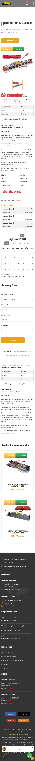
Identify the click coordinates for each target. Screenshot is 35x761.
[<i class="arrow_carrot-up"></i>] (32, 758)
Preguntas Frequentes (8, 657)
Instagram (23, 720)
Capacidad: (5, 185)
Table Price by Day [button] (11, 192)
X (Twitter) (24, 714)
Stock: (3, 178)
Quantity (4, 326)
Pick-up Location (7, 295)
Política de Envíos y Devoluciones (12, 660)
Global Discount (7, 205)
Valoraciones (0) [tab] (24, 356)
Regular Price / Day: (8, 200)
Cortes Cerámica (17, 30)
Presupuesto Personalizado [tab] (22, 351)
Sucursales (4, 664)
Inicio (3, 30)
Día (20, 243)
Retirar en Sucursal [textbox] (9, 299)
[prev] (12, 235)
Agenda (26, 243)
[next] (17, 235)
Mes (6, 243)
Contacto (4, 668)
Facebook (11, 714)
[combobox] (17, 299)
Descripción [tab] (7, 351)
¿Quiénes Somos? (7, 653)
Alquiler (8, 30)
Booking (13, 340)
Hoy (22, 236)
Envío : (3, 182)
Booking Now (12, 41)
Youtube (11, 720)
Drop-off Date (6, 315)
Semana (13, 243)
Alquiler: (4, 175)
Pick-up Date (5, 305)
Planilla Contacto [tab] (11, 356)
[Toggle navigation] (31, 3)
